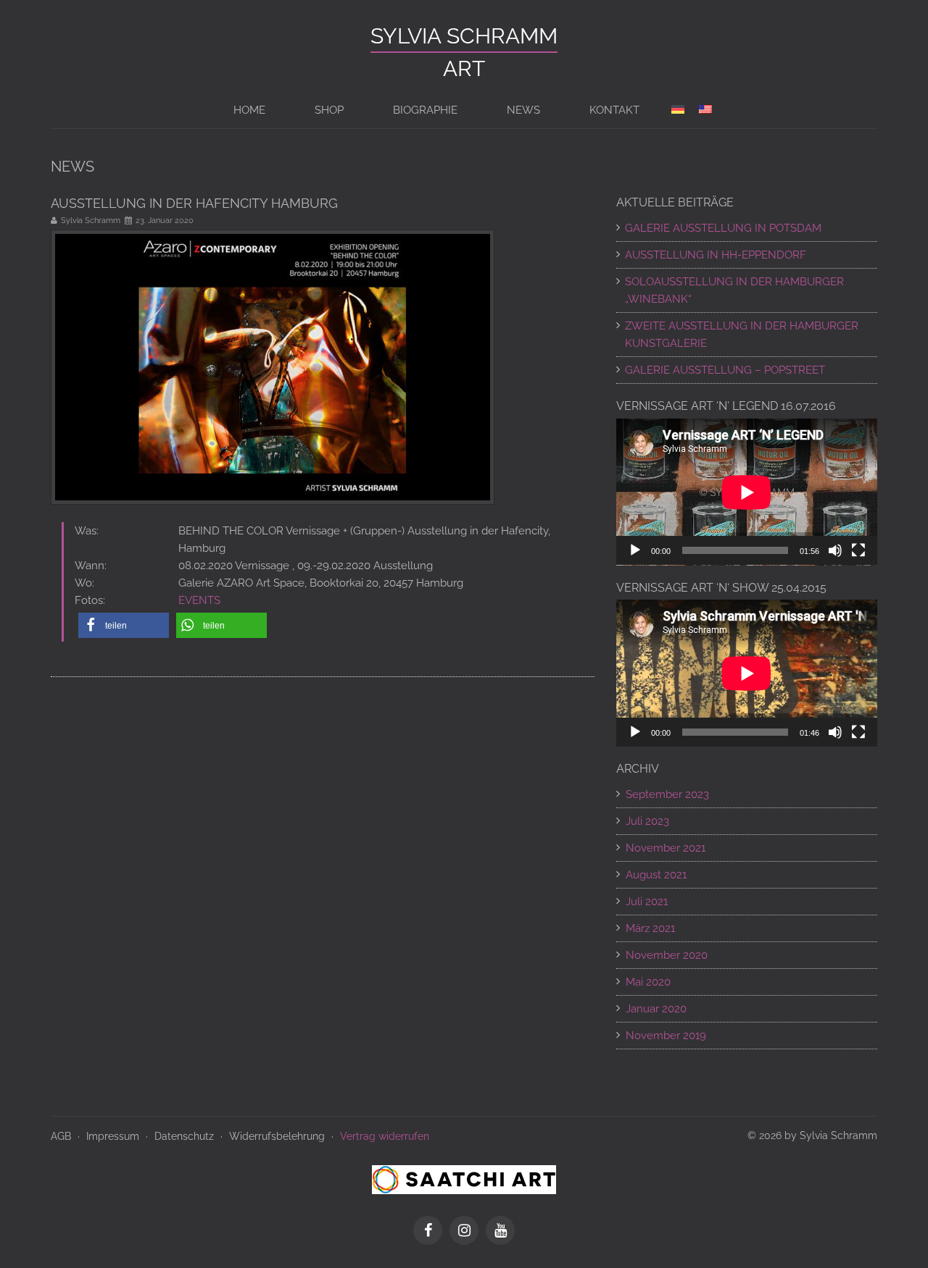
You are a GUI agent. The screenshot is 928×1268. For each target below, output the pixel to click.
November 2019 (666, 1035)
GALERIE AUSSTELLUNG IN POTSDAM (723, 228)
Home (249, 110)
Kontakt (614, 110)
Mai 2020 (648, 981)
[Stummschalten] (835, 550)
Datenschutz (184, 1136)
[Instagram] (468, 1231)
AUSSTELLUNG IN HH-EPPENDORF (715, 254)
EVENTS (199, 600)
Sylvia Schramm (464, 36)
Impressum (112, 1136)
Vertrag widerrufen (384, 1136)
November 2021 (665, 848)
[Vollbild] (858, 550)
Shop (329, 110)
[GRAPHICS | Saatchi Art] (464, 1179)
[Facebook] (431, 1231)
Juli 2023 (647, 821)
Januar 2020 (656, 1008)
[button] (123, 625)
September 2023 (667, 794)
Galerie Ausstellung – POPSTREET (725, 370)
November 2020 (667, 955)
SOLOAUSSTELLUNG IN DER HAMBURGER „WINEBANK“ (734, 290)
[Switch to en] (705, 110)
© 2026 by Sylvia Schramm (812, 1135)
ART (464, 68)
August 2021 (656, 874)
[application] (746, 492)
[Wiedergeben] (635, 550)
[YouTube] (500, 1231)
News (523, 110)
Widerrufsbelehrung (277, 1136)
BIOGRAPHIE (425, 110)
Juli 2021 (647, 901)
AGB (61, 1136)
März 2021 (650, 928)
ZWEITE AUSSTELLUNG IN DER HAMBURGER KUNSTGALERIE (741, 334)
